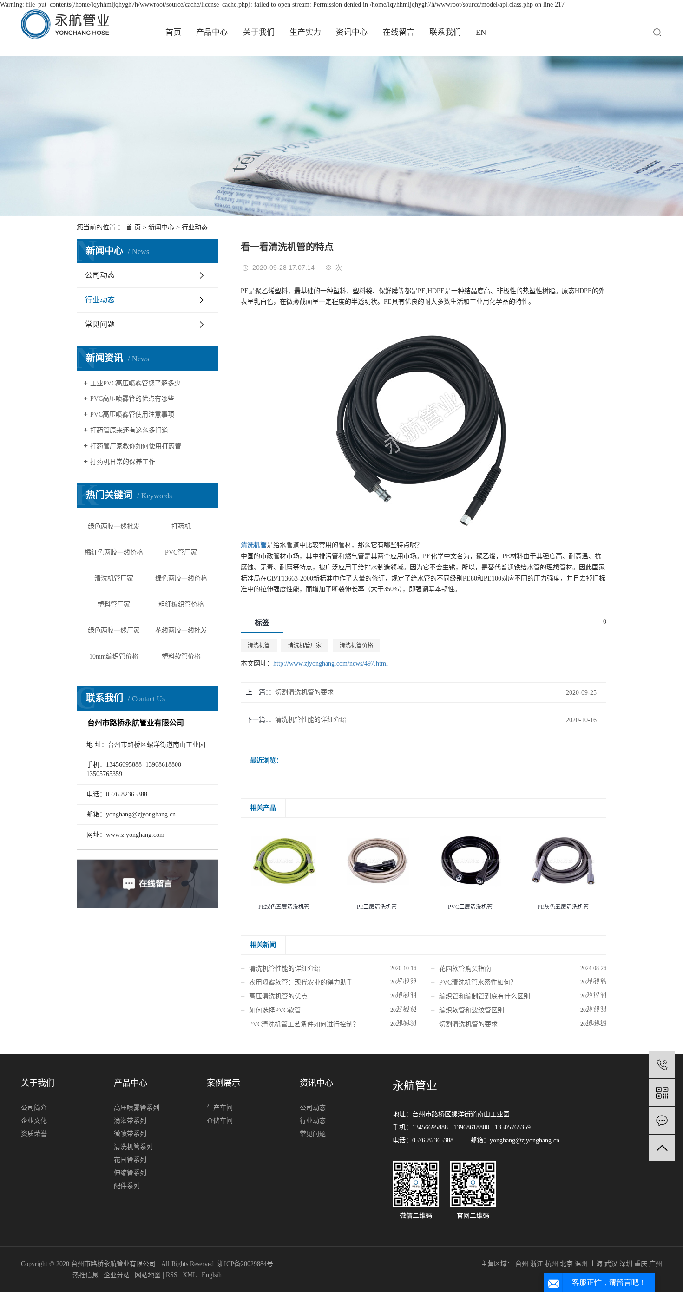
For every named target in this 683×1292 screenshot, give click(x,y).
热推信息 (85, 1275)
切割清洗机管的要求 (304, 692)
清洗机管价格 (356, 645)
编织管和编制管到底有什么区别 (483, 996)
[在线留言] (662, 1120)
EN (481, 32)
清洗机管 (259, 645)
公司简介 (34, 1107)
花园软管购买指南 (464, 968)
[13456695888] (662, 1064)
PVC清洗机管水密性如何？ (477, 982)
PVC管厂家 (181, 552)
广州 (655, 1263)
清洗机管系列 (133, 1146)
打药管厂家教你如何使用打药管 (135, 446)
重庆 (640, 1263)
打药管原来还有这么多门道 (129, 430)
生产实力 (305, 32)
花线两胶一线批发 (181, 630)
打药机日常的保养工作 (122, 461)
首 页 (133, 227)
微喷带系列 (130, 1133)
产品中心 (212, 32)
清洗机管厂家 (113, 578)
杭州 (551, 1263)
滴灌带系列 (130, 1120)
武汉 (610, 1263)
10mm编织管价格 (113, 656)
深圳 (625, 1263)
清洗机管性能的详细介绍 (311, 719)
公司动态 (100, 275)
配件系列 (127, 1185)
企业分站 (117, 1275)
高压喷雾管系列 (136, 1107)
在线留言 (398, 32)
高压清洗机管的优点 (277, 996)
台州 (521, 1263)
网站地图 (148, 1275)
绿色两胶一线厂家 (114, 630)
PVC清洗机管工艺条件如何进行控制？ (303, 1024)
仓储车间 (220, 1120)
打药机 (181, 526)
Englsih (212, 1275)
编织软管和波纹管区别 (470, 1010)
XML (190, 1275)
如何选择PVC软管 (274, 1010)
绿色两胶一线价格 (181, 578)
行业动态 (195, 227)
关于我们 (259, 32)
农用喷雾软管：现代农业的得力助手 (300, 982)
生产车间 (220, 1107)
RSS (171, 1275)
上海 (596, 1263)
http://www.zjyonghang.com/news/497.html (330, 663)
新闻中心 (161, 227)
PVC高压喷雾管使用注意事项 (132, 414)
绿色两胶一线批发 (114, 526)
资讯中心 (352, 32)
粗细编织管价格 (181, 604)
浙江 (536, 1263)
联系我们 (445, 32)
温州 (581, 1263)
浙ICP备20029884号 (245, 1263)
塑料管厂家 (114, 604)
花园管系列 (130, 1159)
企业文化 (34, 1120)
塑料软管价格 (181, 656)
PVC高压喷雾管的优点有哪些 (132, 398)
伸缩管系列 (130, 1172)
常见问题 (100, 324)
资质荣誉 (34, 1133)
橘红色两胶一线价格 (114, 552)
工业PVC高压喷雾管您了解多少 (135, 383)
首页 (173, 32)
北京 (566, 1263)
